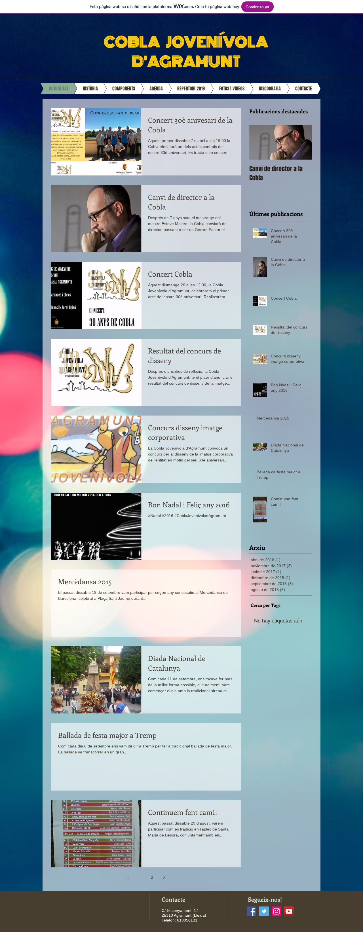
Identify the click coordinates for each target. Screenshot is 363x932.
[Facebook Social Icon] (251, 911)
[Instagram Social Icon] (276, 911)
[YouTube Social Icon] (289, 911)
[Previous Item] (258, 142)
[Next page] (164, 877)
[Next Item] (302, 142)
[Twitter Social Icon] (264, 911)
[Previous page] (128, 877)
